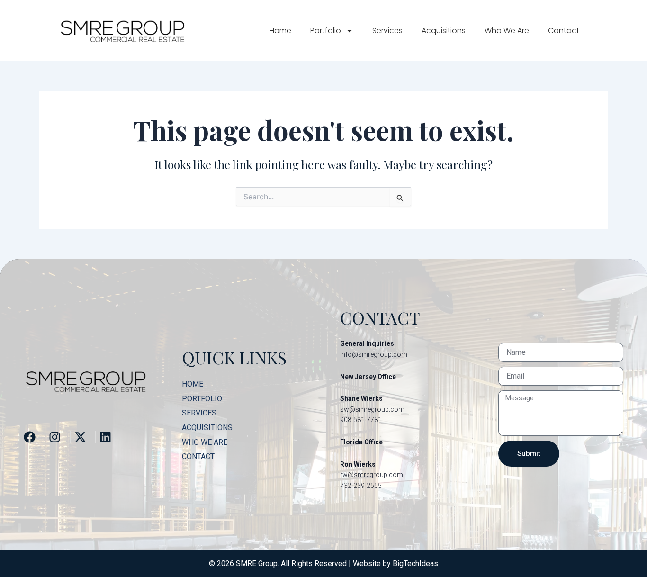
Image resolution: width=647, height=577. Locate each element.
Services (387, 30)
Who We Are (507, 30)
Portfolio (325, 30)
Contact (563, 30)
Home (280, 30)
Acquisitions (444, 30)
